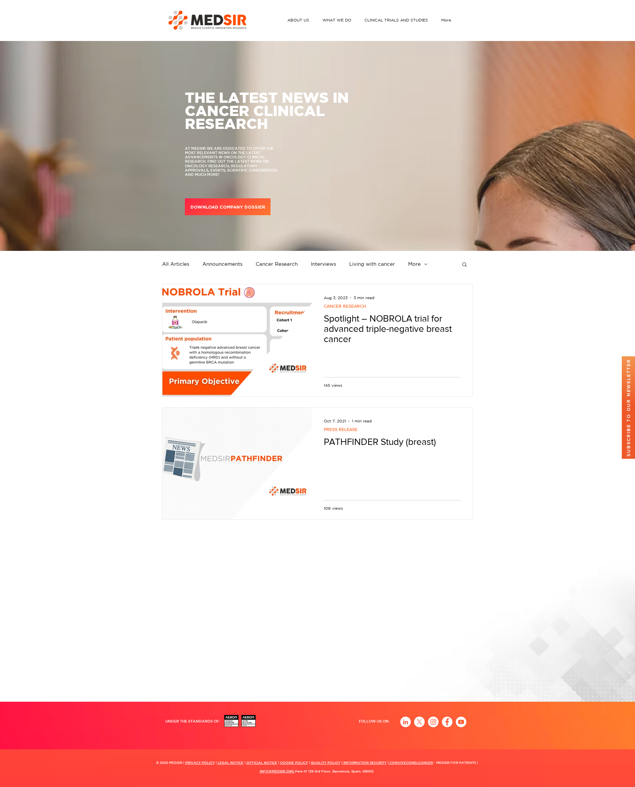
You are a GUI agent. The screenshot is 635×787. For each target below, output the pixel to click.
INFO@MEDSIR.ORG (277, 771)
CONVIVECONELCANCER (411, 763)
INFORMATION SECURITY (364, 763)
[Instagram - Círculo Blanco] (433, 722)
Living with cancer (372, 264)
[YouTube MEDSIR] (461, 722)
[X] (419, 722)
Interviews (323, 264)
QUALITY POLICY (325, 763)
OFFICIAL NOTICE (261, 763)
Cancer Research (277, 264)
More (414, 264)
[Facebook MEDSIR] (447, 722)
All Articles (175, 264)
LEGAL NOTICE (230, 763)
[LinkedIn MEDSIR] (405, 722)
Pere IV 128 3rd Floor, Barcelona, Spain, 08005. (334, 771)
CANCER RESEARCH (345, 306)
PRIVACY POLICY (200, 763)
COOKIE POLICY (294, 763)
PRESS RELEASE (341, 429)
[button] (300, 20)
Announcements (222, 264)
